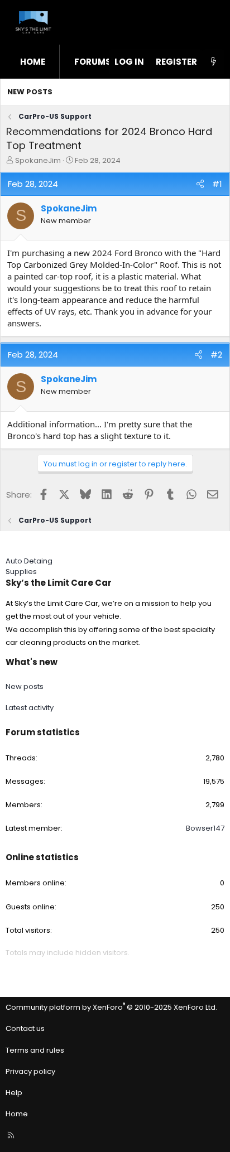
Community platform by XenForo (111, 1007)
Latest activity (30, 707)
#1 (217, 184)
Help (14, 1092)
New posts (29, 91)
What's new (32, 662)
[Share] (200, 183)
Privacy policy (30, 1071)
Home (32, 62)
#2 (216, 354)
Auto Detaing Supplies (29, 566)
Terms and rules (35, 1050)
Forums (92, 62)
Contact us (25, 1028)
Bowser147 (205, 828)
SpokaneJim (38, 160)
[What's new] (213, 61)
